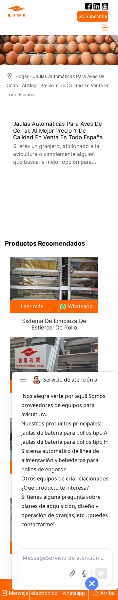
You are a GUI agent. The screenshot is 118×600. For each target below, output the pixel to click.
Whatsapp (80, 306)
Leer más (32, 306)
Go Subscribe (92, 16)
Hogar (22, 76)
